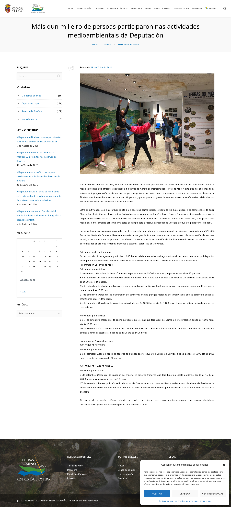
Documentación (125, 474)
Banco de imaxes (126, 469)
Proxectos (72, 478)
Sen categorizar (30, 118)
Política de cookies (168, 501)
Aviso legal (205, 501)
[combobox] (39, 313)
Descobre (72, 469)
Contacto (122, 478)
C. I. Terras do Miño (31, 95)
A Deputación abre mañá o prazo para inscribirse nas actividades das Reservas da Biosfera (38, 176)
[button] (224, 464)
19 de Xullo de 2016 (101, 67)
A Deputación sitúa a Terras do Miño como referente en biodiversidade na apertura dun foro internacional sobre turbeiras (39, 196)
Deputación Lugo (30, 103)
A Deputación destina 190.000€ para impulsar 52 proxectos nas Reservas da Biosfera (36, 157)
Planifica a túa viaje (77, 474)
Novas (108, 44)
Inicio (95, 44)
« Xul (23, 291)
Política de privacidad (188, 501)
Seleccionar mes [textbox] (27, 313)
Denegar (185, 493)
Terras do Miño (75, 465)
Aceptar (157, 493)
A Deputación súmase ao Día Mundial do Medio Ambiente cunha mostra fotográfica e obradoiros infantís (39, 215)
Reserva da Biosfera (128, 44)
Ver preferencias (212, 493)
